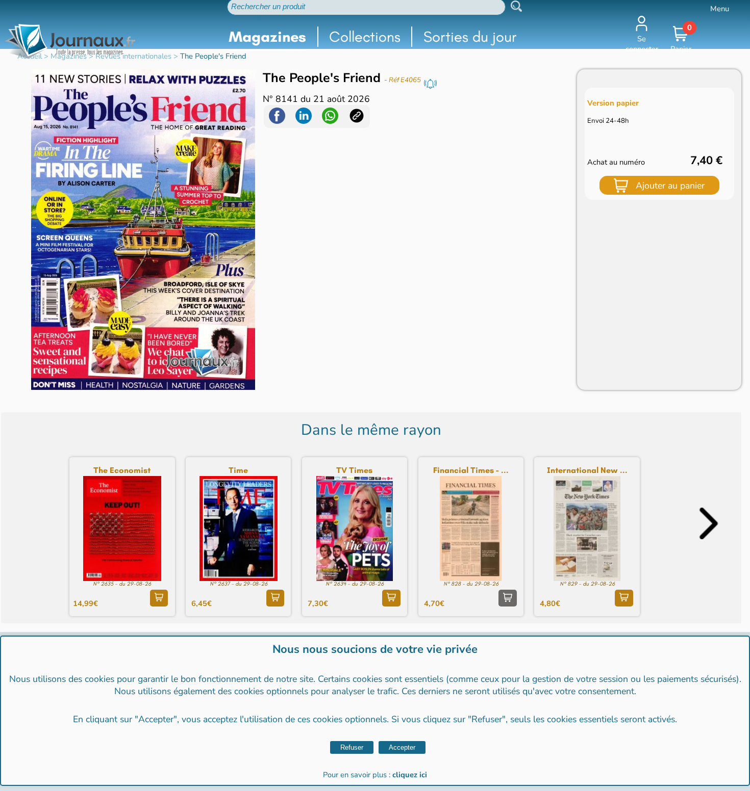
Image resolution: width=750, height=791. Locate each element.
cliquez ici (409, 775)
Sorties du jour (470, 37)
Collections (365, 37)
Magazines (267, 37)
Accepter (402, 747)
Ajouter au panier (670, 185)
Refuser (351, 747)
